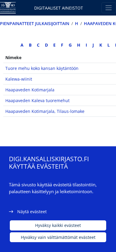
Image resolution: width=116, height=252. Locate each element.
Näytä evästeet (32, 211)
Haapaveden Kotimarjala (29, 90)
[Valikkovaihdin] (108, 7)
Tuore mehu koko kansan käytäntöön (42, 68)
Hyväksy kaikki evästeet (58, 225)
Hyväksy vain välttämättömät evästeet (58, 237)
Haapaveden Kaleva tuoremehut (37, 100)
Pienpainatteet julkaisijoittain (34, 23)
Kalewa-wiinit (18, 79)
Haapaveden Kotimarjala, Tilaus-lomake (44, 111)
